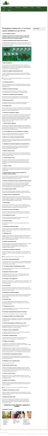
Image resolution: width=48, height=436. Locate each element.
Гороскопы (17, 7)
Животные (25, 7)
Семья (3, 7)
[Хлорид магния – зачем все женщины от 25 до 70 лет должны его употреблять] (26, 415)
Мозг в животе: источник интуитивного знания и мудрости (6, 422)
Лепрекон (1, 432)
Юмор (3, 10)
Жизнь (10, 7)
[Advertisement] (24, 20)
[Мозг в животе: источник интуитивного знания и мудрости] (6, 415)
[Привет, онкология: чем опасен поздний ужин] (16, 415)
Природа (39, 7)
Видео (9, 10)
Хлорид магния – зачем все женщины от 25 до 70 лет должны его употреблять (26, 422)
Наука (32, 7)
